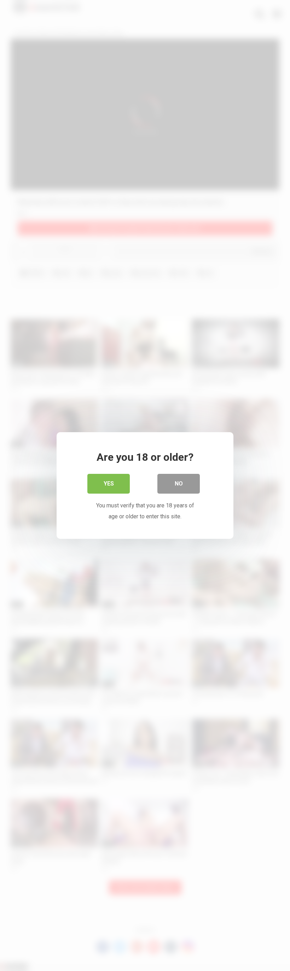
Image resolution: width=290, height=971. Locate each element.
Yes (109, 483)
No (179, 483)
